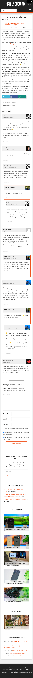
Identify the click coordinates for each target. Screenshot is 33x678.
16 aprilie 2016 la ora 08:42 (8, 149)
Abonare (9, 476)
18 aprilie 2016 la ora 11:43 (10, 311)
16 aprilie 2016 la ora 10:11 (11, 189)
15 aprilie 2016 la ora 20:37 (8, 117)
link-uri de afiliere (25, 671)
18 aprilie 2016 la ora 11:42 (8, 283)
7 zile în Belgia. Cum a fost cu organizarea (17, 628)
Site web (5, 424)
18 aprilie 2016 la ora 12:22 (11, 329)
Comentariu (7, 394)
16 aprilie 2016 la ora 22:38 (10, 258)
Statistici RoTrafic (18, 672)
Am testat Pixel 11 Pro (12, 547)
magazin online (11, 105)
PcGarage (11, 44)
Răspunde (5, 141)
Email (5, 419)
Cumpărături (13, 102)
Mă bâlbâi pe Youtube (16, 485)
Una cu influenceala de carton (19, 650)
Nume (5, 414)
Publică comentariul (16, 443)
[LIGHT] (29, 1)
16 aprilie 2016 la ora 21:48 (8, 231)
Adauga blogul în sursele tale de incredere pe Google (14, 24)
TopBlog (30, 672)
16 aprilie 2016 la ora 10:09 (10, 167)
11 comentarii (28, 27)
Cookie (11, 672)
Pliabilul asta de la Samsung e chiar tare (15, 499)
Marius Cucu (7, 641)
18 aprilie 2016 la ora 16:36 (8, 362)
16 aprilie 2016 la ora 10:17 (12, 204)
